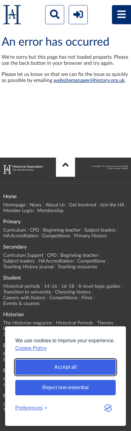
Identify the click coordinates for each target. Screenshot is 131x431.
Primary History (90, 236)
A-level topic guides (99, 286)
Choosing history (73, 292)
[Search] (54, 14)
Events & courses (21, 303)
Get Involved (82, 205)
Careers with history (24, 297)
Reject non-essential (65, 387)
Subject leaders (100, 230)
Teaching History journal (28, 266)
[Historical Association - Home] (23, 172)
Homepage (14, 205)
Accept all (65, 367)
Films (87, 297)
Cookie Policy (31, 348)
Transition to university (27, 292)
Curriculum (14, 230)
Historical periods (21, 286)
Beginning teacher (61, 230)
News (36, 205)
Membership (50, 210)
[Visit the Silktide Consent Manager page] (108, 408)
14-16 (50, 286)
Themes (105, 323)
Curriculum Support (23, 255)
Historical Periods (74, 323)
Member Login (18, 210)
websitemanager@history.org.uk (89, 80)
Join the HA (112, 205)
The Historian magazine (27, 323)
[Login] (78, 14)
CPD (34, 230)
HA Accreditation (20, 236)
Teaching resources (77, 266)
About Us (55, 205)
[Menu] (121, 14)
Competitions (56, 236)
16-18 (67, 286)
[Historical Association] (12, 16)
